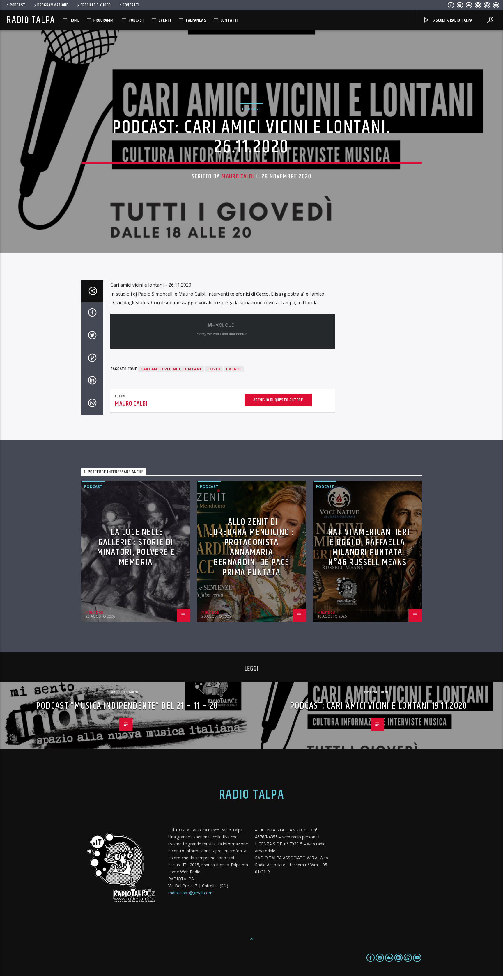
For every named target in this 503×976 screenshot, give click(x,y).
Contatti (131, 5)
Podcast (17, 5)
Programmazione (52, 5)
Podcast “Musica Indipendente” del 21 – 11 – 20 (127, 706)
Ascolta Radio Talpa (452, 20)
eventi (233, 369)
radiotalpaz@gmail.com (190, 892)
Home (74, 20)
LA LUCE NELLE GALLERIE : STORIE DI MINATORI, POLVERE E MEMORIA (135, 547)
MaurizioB (94, 612)
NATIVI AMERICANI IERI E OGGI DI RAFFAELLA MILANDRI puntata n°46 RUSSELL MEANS (369, 547)
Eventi (165, 20)
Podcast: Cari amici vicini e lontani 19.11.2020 (378, 706)
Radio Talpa (30, 20)
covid (213, 369)
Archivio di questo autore (278, 399)
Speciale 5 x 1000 (95, 5)
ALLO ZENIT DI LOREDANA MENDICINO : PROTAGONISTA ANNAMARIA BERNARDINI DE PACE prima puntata (251, 547)
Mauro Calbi (238, 176)
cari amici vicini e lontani (171, 369)
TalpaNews (195, 20)
